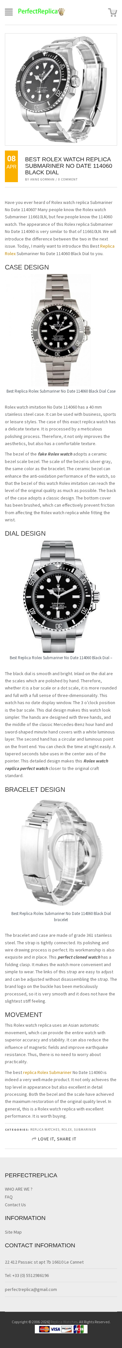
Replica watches (45, 1129)
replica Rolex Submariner (48, 1072)
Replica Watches (63, 1321)
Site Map (13, 1232)
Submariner (85, 1129)
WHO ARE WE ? (19, 1189)
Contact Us (15, 1205)
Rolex (66, 1129)
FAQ (9, 1197)
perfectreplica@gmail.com (31, 1289)
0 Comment (68, 179)
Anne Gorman (42, 179)
